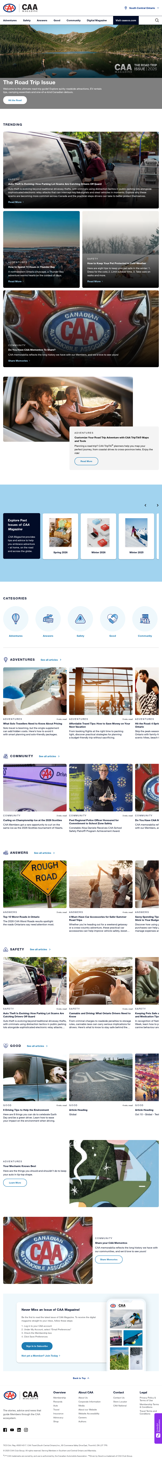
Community (74, 20)
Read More (86, 461)
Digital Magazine (97, 20)
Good (57, 20)
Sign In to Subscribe (37, 1346)
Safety (27, 20)
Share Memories (109, 1259)
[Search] (157, 20)
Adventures (10, 20)
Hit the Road (15, 100)
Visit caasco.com (126, 20)
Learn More (15, 1182)
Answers (42, 20)
